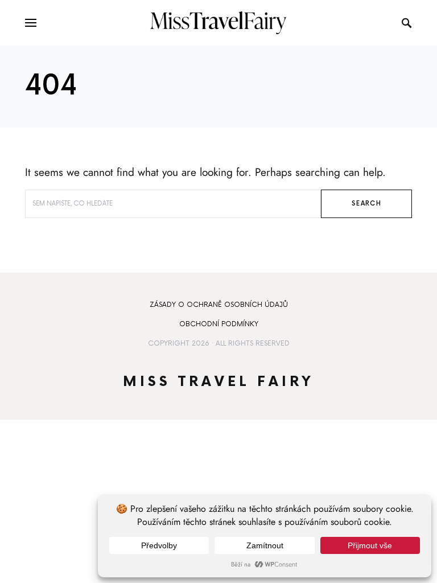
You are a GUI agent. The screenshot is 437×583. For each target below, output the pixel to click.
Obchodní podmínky (218, 324)
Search (366, 203)
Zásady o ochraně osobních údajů (219, 305)
